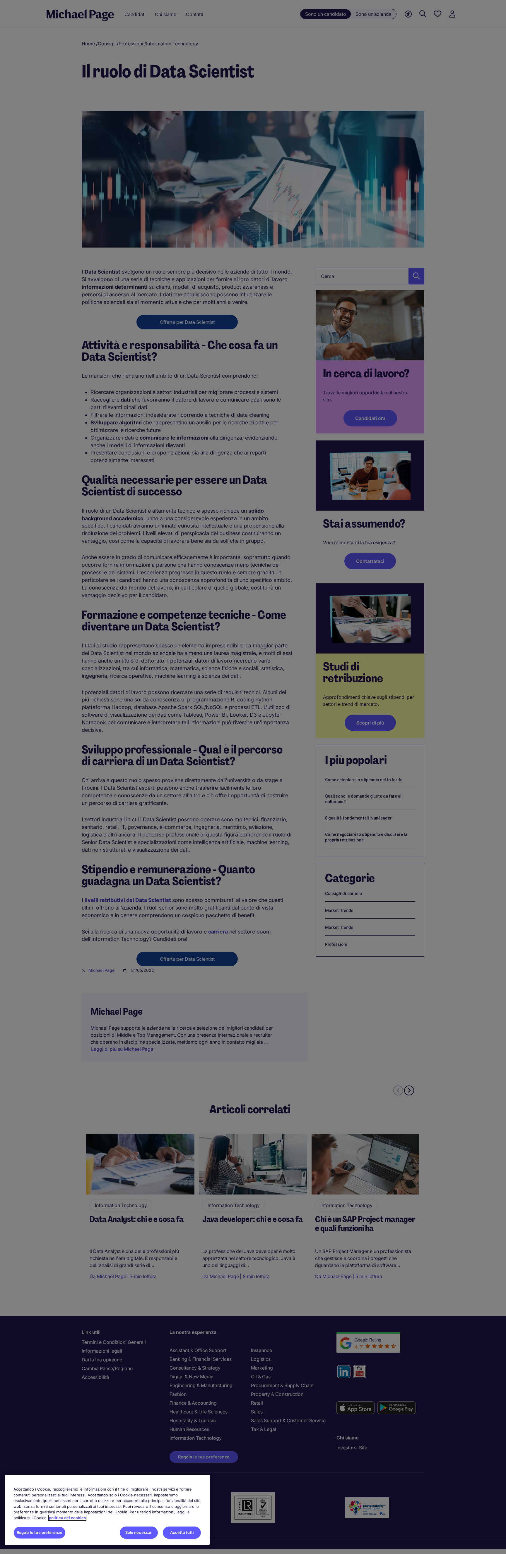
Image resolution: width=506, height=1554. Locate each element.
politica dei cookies (67, 1517)
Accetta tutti (182, 1532)
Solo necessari (139, 1532)
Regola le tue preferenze (39, 1532)
